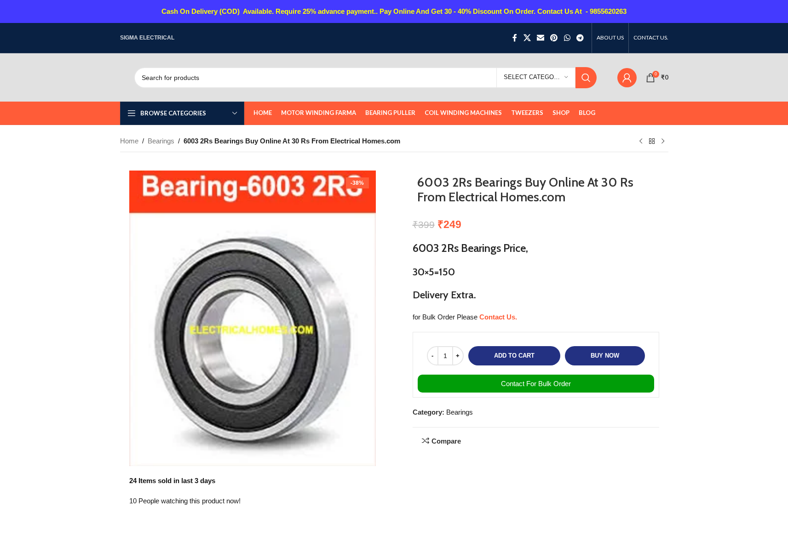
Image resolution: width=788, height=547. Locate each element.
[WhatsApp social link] (567, 38)
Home (129, 141)
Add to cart (514, 355)
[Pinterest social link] (554, 38)
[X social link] (527, 38)
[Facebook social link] (514, 38)
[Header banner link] (394, 11)
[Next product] (662, 141)
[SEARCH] (586, 77)
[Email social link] (540, 38)
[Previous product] (640, 141)
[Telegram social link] (580, 38)
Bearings (161, 141)
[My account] (627, 77)
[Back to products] (651, 141)
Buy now (605, 355)
